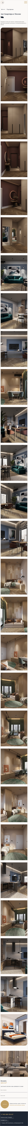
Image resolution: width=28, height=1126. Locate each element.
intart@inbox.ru (4, 1120)
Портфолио (10, 9)
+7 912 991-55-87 (7, 1114)
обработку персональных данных (17, 1105)
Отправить (5, 1104)
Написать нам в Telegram (6, 1117)
